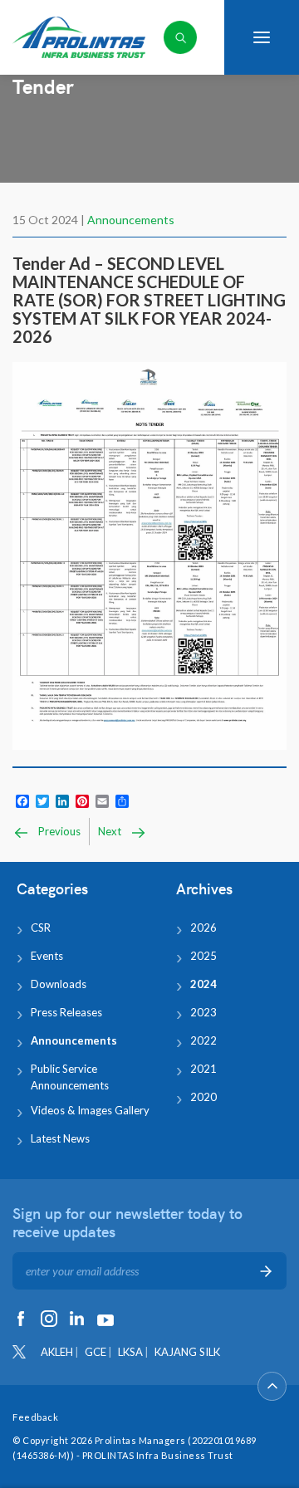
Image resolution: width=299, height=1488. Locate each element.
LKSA (130, 1351)
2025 (203, 955)
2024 (203, 984)
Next (111, 831)
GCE (95, 1351)
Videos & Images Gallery (90, 1110)
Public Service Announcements (70, 1077)
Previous (58, 831)
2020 (203, 1097)
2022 (203, 1040)
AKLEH (57, 1351)
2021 (203, 1068)
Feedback (35, 1417)
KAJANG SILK (187, 1351)
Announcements (130, 220)
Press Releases (66, 1012)
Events (47, 955)
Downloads (58, 984)
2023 (203, 1012)
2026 (203, 927)
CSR (41, 927)
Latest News (60, 1138)
